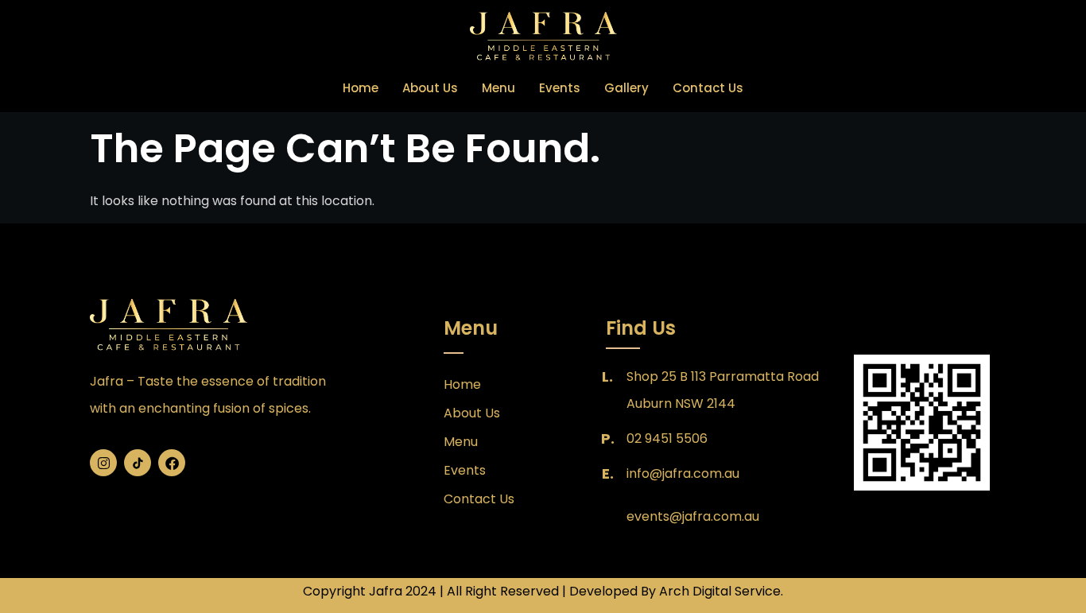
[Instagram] (103, 462)
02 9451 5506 (667, 438)
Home (360, 88)
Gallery (626, 88)
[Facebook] (171, 462)
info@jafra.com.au (682, 473)
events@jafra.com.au (692, 516)
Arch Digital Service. (721, 591)
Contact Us (708, 88)
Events (559, 88)
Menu (498, 88)
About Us (430, 88)
